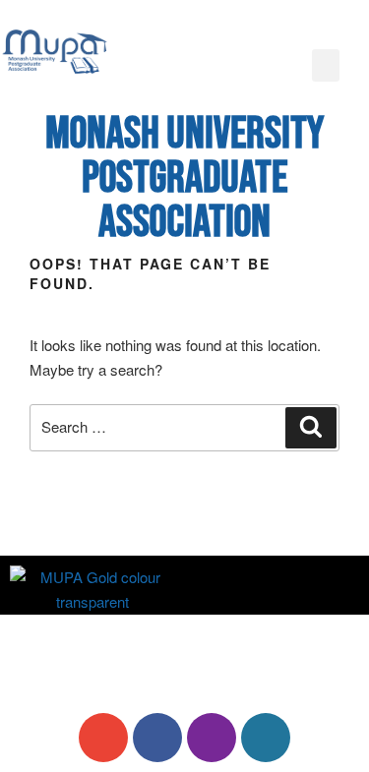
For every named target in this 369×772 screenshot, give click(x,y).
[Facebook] (157, 737)
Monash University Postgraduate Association (184, 178)
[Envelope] (103, 737)
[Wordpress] (265, 737)
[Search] (311, 427)
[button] (325, 65)
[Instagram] (211, 737)
